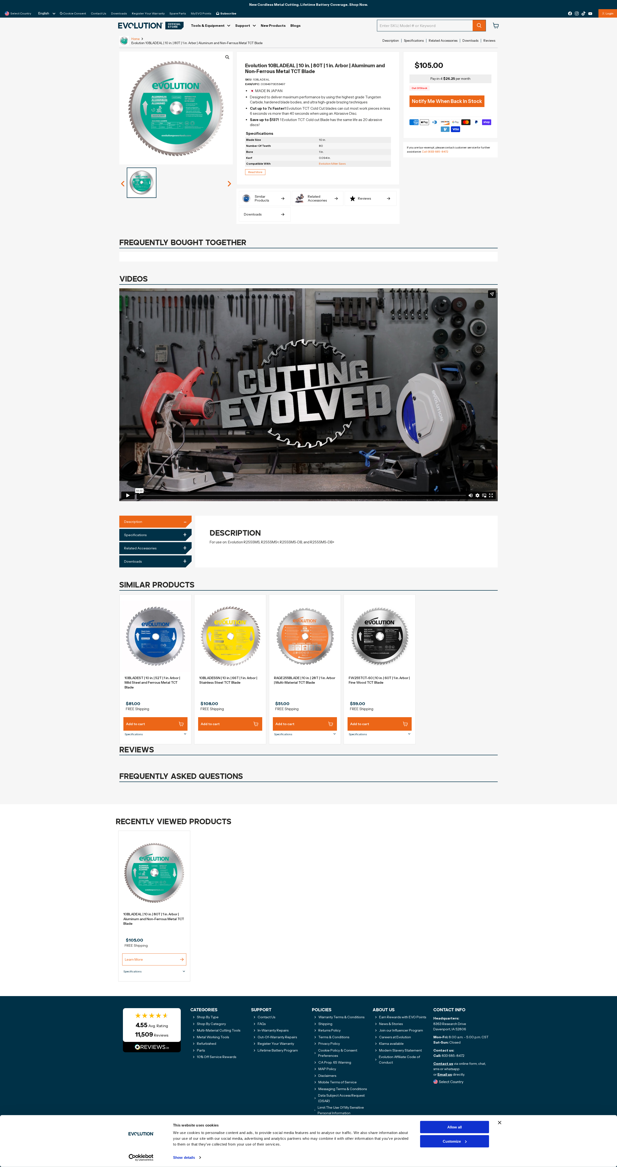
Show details (184, 1157)
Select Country (20, 13)
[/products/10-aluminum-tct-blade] (154, 872)
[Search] (479, 25)
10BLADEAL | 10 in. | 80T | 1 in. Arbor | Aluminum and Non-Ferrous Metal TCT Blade (153, 919)
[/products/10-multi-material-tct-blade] (305, 636)
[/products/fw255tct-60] (379, 636)
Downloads (119, 13)
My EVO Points (201, 13)
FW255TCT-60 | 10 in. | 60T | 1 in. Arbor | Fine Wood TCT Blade (379, 680)
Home (135, 39)
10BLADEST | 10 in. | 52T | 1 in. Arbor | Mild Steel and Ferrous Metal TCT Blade (152, 682)
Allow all (454, 1127)
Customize (452, 1141)
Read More (255, 172)
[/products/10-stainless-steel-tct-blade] (230, 636)
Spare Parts (177, 13)
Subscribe (228, 13)
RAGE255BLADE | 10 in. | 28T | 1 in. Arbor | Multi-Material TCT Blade (304, 680)
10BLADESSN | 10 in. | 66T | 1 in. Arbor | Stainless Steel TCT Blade (228, 680)
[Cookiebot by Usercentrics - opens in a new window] (141, 1157)
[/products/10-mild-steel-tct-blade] (155, 636)
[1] (123, 184)
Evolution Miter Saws (332, 163)
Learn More (134, 959)
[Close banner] (499, 1122)
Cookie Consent (74, 13)
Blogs (295, 25)
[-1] (229, 184)
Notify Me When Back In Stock (447, 101)
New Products (273, 25)
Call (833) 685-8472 (435, 151)
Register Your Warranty (148, 13)
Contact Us (98, 13)
